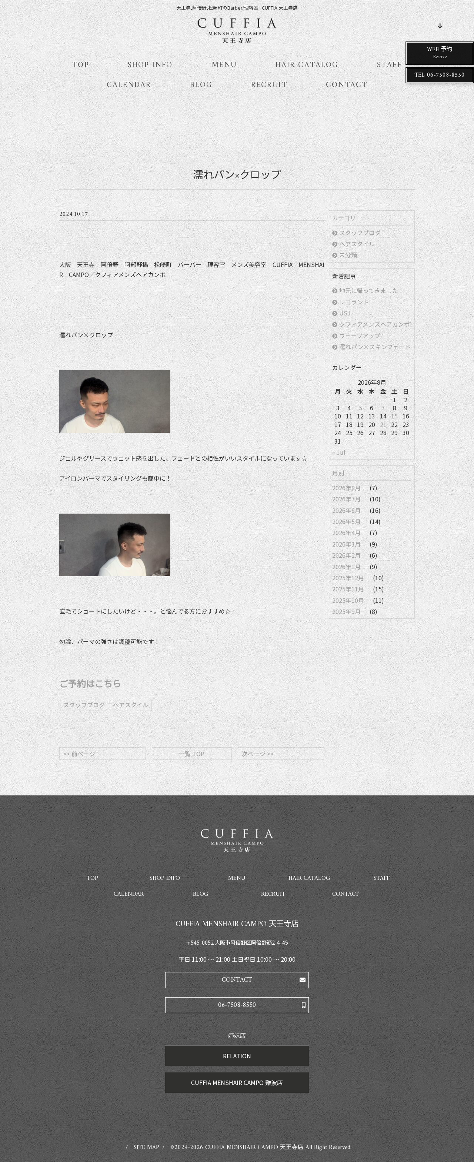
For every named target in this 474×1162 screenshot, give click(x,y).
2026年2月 (347, 555)
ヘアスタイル (357, 244)
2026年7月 (347, 498)
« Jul (339, 452)
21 (383, 424)
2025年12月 (348, 577)
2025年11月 (348, 588)
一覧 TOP (191, 753)
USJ (345, 313)
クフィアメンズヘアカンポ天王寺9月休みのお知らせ (375, 324)
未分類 (348, 255)
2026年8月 (347, 487)
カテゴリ (344, 217)
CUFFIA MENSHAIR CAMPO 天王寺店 (254, 1147)
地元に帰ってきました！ (371, 290)
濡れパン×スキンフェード (375, 347)
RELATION (237, 1055)
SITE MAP (146, 1147)
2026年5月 (347, 521)
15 (394, 416)
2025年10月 (348, 600)
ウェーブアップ (359, 335)
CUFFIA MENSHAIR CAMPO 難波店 (237, 1082)
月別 (338, 472)
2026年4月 (347, 532)
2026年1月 (347, 566)
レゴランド (354, 302)
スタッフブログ (360, 232)
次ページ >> (258, 753)
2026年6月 (347, 510)
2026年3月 (347, 544)
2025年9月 (347, 611)
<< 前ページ (79, 753)
